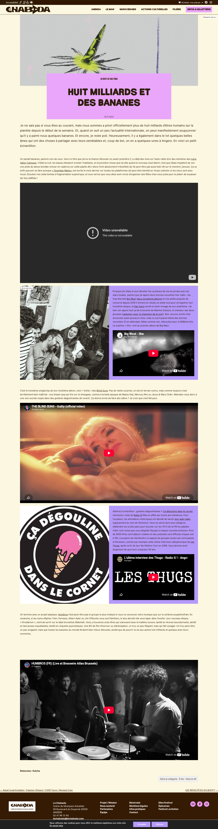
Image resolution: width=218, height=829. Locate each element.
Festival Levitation (168, 809)
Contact (133, 812)
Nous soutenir (107, 806)
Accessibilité (12, 2)
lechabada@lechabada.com (68, 818)
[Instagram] (211, 2)
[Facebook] (206, 2)
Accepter (142, 824)
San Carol (139, 306)
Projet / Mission (108, 802)
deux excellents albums (149, 298)
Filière (177, 9)
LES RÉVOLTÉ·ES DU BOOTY (201, 790)
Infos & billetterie (199, 9)
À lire (181, 778)
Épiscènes (164, 806)
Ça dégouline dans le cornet (177, 511)
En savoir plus (56, 825)
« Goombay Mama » (62, 170)
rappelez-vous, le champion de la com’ (143, 314)
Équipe (103, 812)
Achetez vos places (190, 2)
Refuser (159, 824)
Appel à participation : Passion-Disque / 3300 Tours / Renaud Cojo (36, 790)
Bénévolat (134, 802)
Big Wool (131, 298)
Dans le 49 (191, 778)
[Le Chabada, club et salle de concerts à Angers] (28, 9)
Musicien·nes (128, 9)
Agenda (96, 9)
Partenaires (106, 809)
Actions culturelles (154, 9)
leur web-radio (182, 519)
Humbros (63, 614)
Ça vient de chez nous (109, 79)
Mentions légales (138, 806)
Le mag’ (110, 9)
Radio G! (138, 515)
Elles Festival (165, 802)
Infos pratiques (137, 809)
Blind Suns (102, 390)
